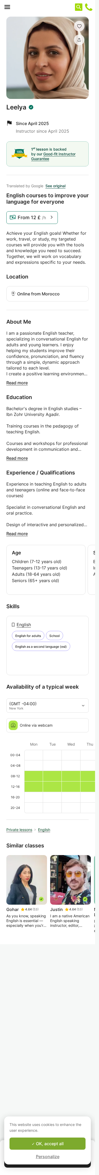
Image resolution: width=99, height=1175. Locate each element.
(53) (35, 909)
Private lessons (19, 829)
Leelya (16, 107)
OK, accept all (49, 1143)
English (24, 624)
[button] (79, 26)
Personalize (47, 1156)
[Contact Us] (88, 7)
